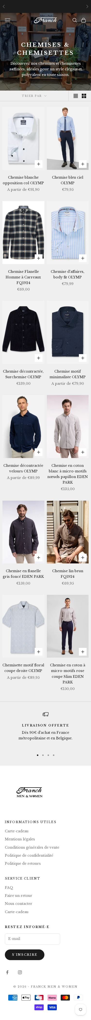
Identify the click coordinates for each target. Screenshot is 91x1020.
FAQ (9, 887)
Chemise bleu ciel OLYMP (67, 180)
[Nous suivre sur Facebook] (7, 972)
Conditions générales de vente (32, 847)
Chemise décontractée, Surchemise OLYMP (23, 374)
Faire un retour (18, 895)
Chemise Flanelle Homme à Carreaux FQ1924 (23, 277)
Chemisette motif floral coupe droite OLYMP (23, 668)
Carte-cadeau (16, 831)
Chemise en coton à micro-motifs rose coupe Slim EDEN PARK (67, 673)
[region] (45, 729)
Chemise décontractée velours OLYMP (23, 468)
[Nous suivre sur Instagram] (19, 972)
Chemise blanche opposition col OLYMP (23, 180)
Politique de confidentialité (29, 855)
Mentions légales (20, 839)
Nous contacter (18, 903)
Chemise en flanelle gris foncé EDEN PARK (23, 574)
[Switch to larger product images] (76, 96)
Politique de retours (23, 863)
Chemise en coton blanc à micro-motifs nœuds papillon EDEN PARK (67, 474)
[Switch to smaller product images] (84, 96)
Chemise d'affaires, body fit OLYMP (67, 274)
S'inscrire (24, 955)
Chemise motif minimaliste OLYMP (68, 374)
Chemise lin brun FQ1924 (67, 574)
